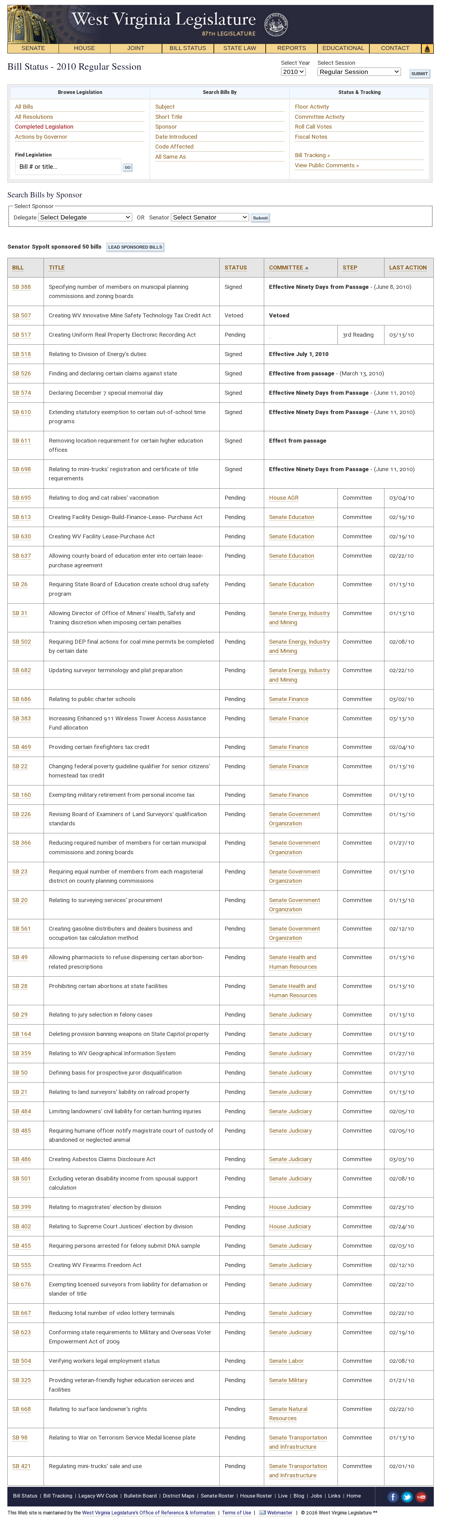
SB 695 (21, 497)
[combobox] (68, 166)
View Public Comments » (327, 165)
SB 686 (21, 699)
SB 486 (21, 1159)
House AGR (284, 497)
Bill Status (25, 1496)
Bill (18, 267)
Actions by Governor (41, 136)
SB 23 (20, 871)
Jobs (316, 1496)
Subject (165, 106)
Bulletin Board (140, 1496)
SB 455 (21, 1245)
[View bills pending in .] (270, 335)
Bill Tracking (58, 1496)
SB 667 (21, 1312)
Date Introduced (176, 136)
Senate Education (291, 517)
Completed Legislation (44, 126)
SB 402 (21, 1226)
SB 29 (20, 1014)
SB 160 (21, 794)
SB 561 (21, 928)
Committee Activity (320, 116)
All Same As (170, 156)
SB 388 (21, 286)
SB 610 (21, 412)
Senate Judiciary (290, 1014)
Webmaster (279, 1513)
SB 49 (20, 957)
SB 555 (21, 1265)
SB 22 (20, 766)
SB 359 (21, 1053)
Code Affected (174, 146)
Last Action (408, 267)
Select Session (336, 62)
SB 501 (21, 1178)
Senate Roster (217, 1496)
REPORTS (291, 48)
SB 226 (21, 814)
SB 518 (21, 354)
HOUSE (84, 48)
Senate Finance (288, 699)
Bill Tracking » (312, 155)
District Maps (179, 1496)
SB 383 (21, 718)
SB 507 (21, 315)
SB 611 (21, 440)
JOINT (136, 48)
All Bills (24, 106)
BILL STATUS (188, 48)
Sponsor (166, 126)
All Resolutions (34, 116)
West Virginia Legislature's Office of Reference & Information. (149, 1513)
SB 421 (21, 1466)
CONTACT (395, 48)
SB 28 (20, 986)
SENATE (33, 48)
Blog (299, 1496)
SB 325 (21, 1380)
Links (334, 1496)
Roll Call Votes (313, 126)
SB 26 (20, 584)
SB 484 (21, 1111)
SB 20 (20, 900)
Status (236, 267)
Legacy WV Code (98, 1496)
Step (350, 267)
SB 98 (20, 1437)
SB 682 (21, 670)
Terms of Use (236, 1513)
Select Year (295, 62)
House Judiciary (290, 1207)
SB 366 (21, 842)
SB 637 (21, 555)
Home (354, 1496)
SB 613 (21, 517)
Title (57, 267)
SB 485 (21, 1130)
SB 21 (20, 1091)
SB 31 (20, 613)
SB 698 (21, 469)
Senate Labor (286, 1360)
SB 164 (21, 1033)
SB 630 (21, 536)
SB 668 (21, 1409)
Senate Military (288, 1380)
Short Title (168, 116)
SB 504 (21, 1360)
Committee (286, 267)
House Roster (256, 1496)
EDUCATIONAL (343, 48)
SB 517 (21, 334)
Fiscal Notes (311, 136)
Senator (159, 217)
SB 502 (21, 641)
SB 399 (21, 1207)
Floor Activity (312, 106)
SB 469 (21, 746)
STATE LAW (239, 48)
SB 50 (20, 1072)
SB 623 (21, 1332)
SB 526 (21, 373)
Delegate (25, 217)
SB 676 (21, 1284)
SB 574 (21, 392)
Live (282, 1496)
